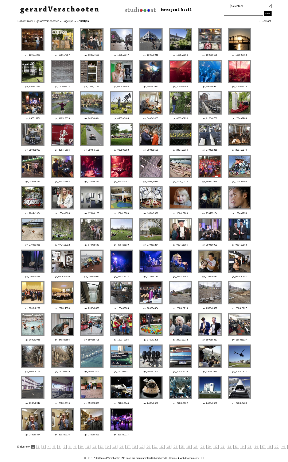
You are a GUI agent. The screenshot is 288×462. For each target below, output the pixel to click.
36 (256, 446)
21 (155, 446)
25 (182, 446)
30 (215, 446)
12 (94, 446)
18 (134, 446)
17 (128, 446)
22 (161, 446)
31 (222, 446)
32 (229, 446)
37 (263, 446)
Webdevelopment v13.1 (192, 458)
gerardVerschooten (47, 21)
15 (114, 446)
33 (236, 446)
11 (87, 446)
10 (81, 446)
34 (242, 446)
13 (101, 446)
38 (269, 446)
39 (276, 446)
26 (188, 446)
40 (283, 446)
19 (141, 446)
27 (195, 446)
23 (168, 446)
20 (148, 446)
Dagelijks (68, 21)
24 (175, 446)
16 (121, 446)
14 (107, 446)
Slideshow (23, 446)
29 (209, 446)
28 (202, 446)
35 (249, 446)
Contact (266, 21)
